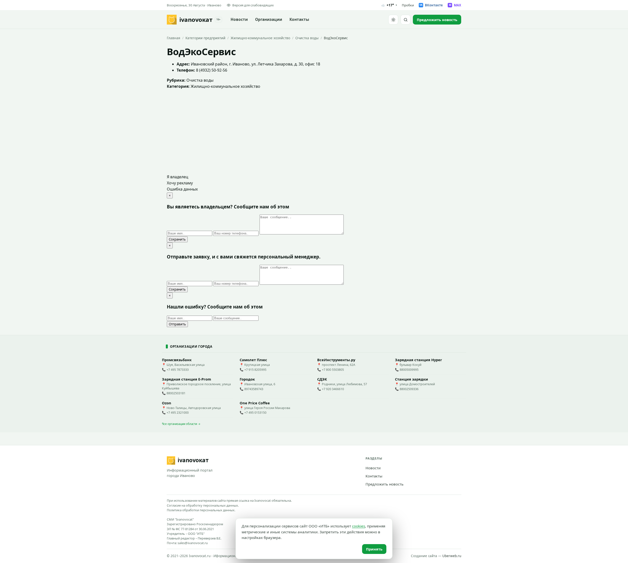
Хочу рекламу (180, 183)
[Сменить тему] (393, 20)
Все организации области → (181, 424)
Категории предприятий (205, 38)
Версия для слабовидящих (253, 5)
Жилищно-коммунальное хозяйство (260, 38)
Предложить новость (385, 484)
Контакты (299, 19)
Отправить (177, 324)
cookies (358, 526)
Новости (239, 19)
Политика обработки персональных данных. (201, 510)
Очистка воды (307, 38)
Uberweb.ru (451, 556)
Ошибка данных (182, 189)
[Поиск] (405, 20)
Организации (268, 19)
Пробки (408, 5)
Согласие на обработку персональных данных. (203, 505)
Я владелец (177, 176)
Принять (374, 549)
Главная (173, 38)
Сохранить (177, 239)
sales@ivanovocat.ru (193, 543)
